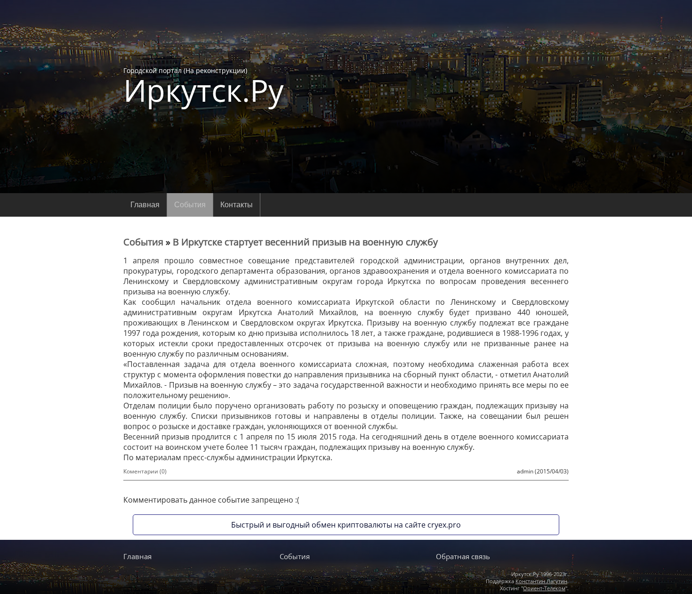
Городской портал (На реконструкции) (203, 86)
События (190, 205)
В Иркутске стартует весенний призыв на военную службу (305, 242)
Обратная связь (463, 556)
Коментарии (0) (145, 471)
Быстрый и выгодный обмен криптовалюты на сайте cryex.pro (346, 525)
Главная (145, 205)
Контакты (236, 205)
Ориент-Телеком (544, 588)
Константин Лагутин (541, 581)
